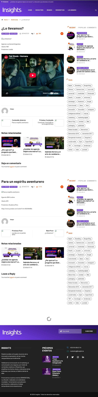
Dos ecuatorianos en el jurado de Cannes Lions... (86, 71)
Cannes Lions (80, 89)
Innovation (81, 109)
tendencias (87, 145)
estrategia (71, 101)
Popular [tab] (82, 28)
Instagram (91, 109)
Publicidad (13, 33)
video (77, 149)
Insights (6, 146)
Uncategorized (29, 145)
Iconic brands (72, 105)
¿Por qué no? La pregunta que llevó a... (85, 36)
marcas (86, 113)
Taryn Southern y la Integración (57, 361)
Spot (80, 141)
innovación (71, 109)
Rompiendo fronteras (74, 137)
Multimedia (14, 20)
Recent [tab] (72, 28)
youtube (84, 149)
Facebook (81, 101)
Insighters (39, 10)
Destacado (91, 93)
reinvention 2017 (87, 133)
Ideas (81, 105)
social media (72, 141)
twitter (70, 149)
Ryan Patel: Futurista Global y (56, 373)
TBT (69, 145)
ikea (87, 105)
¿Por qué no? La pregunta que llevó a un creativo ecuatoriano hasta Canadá (31, 2)
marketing (71, 117)
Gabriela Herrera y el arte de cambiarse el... (86, 59)
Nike (88, 121)
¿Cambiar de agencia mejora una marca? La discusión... (85, 47)
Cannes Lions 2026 (82, 68)
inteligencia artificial (74, 113)
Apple (70, 85)
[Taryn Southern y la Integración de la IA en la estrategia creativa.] (46, 359)
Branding (78, 85)
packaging (71, 125)
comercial (71, 93)
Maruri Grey (71, 121)
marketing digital (83, 117)
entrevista (87, 97)
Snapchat (88, 137)
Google (89, 101)
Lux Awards (72, 10)
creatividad (81, 93)
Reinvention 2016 (73, 133)
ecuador (78, 97)
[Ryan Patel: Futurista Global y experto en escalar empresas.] (46, 371)
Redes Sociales (73, 129)
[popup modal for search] (93, 10)
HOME (30, 10)
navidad (81, 121)
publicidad (81, 125)
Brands (49, 10)
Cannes (70, 89)
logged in (12, 166)
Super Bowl (88, 141)
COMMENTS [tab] (91, 28)
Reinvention (60, 10)
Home (6, 20)
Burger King (87, 85)
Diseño (70, 97)
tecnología (77, 145)
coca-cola (90, 89)
